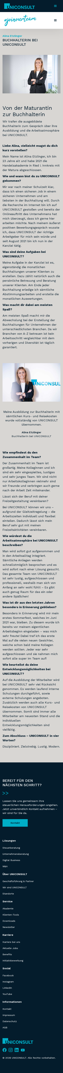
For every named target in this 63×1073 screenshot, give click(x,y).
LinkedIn (7, 987)
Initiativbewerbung (13, 960)
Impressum (9, 1015)
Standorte (8, 893)
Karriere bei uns (11, 942)
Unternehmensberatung (16, 854)
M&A (5, 866)
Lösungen (9, 840)
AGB (5, 1027)
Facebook (8, 975)
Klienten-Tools (11, 914)
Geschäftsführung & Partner (18, 881)
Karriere (8, 934)
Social (7, 968)
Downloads (9, 921)
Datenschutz (10, 1021)
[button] (55, 6)
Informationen (12, 1001)
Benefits (7, 954)
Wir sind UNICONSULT (15, 887)
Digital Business (11, 860)
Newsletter (9, 927)
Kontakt (15, 822)
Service (8, 901)
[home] (19, 6)
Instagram (8, 981)
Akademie (8, 908)
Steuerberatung (11, 847)
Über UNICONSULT (15, 874)
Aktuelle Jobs (10, 948)
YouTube (7, 994)
